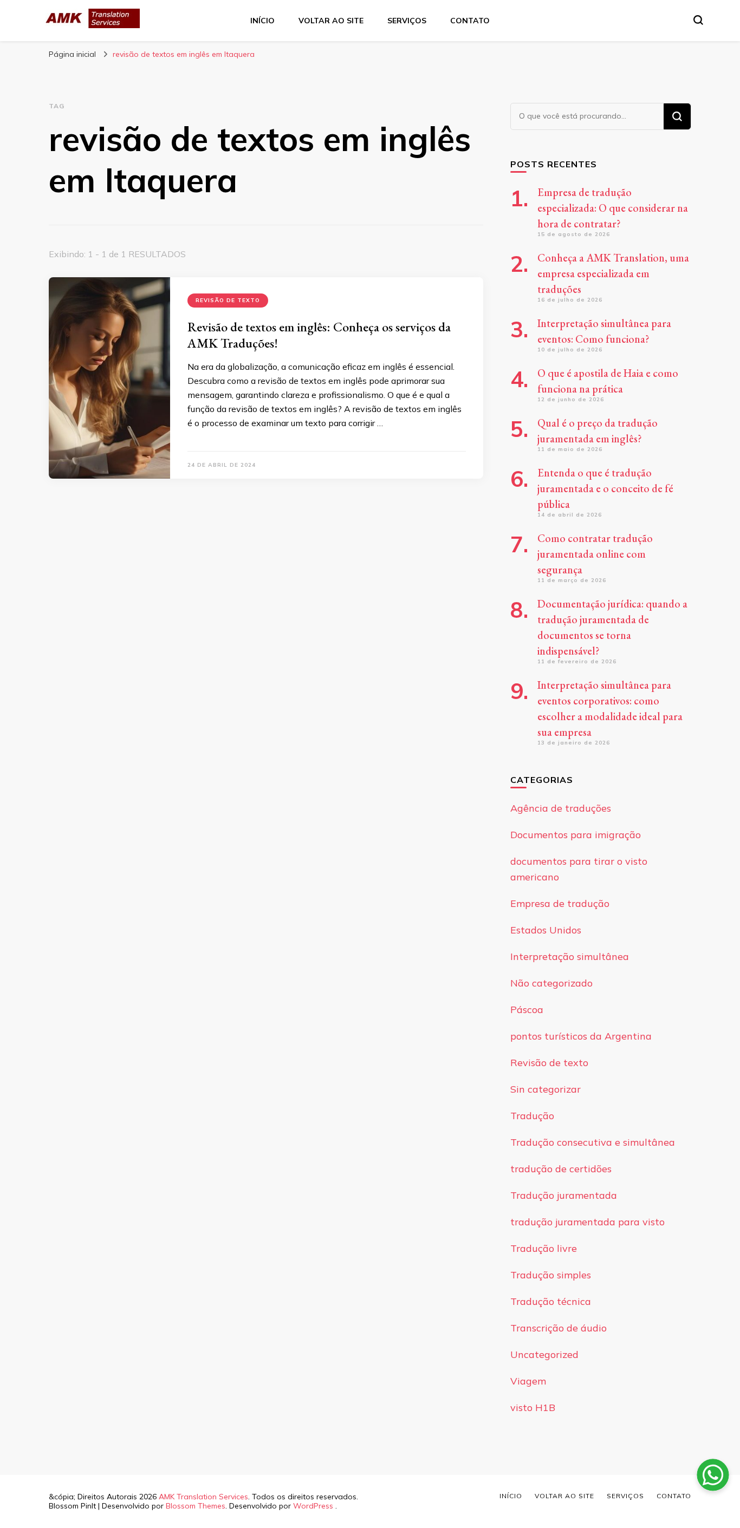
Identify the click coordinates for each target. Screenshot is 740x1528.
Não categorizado (551, 983)
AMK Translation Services (203, 1496)
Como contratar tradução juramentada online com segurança (595, 554)
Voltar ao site (330, 20)
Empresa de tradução (559, 903)
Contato (470, 20)
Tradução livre (543, 1248)
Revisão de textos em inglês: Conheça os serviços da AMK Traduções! (319, 334)
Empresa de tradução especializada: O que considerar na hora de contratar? (612, 208)
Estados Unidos (545, 930)
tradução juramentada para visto (587, 1222)
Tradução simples (550, 1275)
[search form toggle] (698, 20)
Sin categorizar (545, 1089)
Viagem (528, 1381)
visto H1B (532, 1407)
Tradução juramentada (563, 1195)
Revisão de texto (228, 300)
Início (262, 20)
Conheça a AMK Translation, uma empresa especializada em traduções (613, 273)
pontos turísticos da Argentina (581, 1036)
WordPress (313, 1506)
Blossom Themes (195, 1506)
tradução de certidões (561, 1169)
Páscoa (526, 1009)
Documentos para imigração (575, 834)
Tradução (532, 1115)
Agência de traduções (560, 808)
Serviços (406, 20)
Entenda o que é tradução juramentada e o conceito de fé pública (605, 488)
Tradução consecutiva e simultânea (592, 1142)
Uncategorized (544, 1354)
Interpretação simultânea (569, 956)
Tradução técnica (550, 1301)
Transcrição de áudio (558, 1328)
